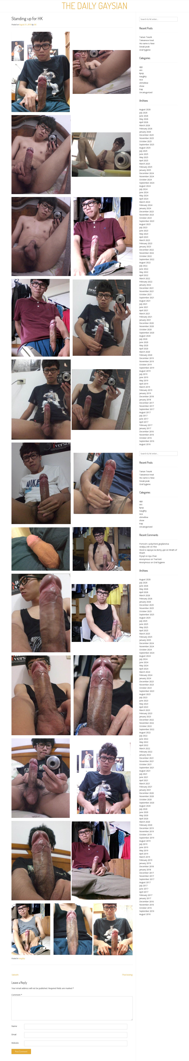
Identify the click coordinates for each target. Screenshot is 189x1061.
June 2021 (143, 307)
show (141, 86)
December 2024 (146, 173)
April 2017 (143, 422)
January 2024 (145, 208)
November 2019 (146, 361)
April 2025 (143, 160)
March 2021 (144, 313)
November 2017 (146, 406)
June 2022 (143, 269)
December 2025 (146, 135)
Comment (16, 994)
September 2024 (146, 182)
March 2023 (144, 240)
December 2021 (146, 288)
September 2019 (146, 367)
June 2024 (143, 192)
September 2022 (146, 259)
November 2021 (146, 291)
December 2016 (146, 431)
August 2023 (145, 224)
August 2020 (145, 336)
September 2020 (146, 332)
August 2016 (145, 444)
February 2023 (145, 243)
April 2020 (143, 348)
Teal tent (158, 559)
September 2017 (146, 409)
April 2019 (143, 383)
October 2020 (145, 329)
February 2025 (145, 167)
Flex (155, 546)
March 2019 (144, 387)
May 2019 (143, 380)
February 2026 (145, 128)
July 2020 (143, 339)
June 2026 (143, 116)
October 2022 (145, 256)
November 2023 (146, 214)
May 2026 (143, 119)
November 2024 (146, 176)
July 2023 (143, 227)
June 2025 (143, 154)
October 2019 (145, 364)
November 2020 (146, 326)
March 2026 (144, 125)
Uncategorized (145, 92)
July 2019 (143, 374)
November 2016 (146, 434)
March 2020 (144, 351)
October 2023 (145, 218)
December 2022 (146, 249)
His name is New (146, 43)
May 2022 (143, 272)
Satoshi (15, 974)
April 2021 (143, 310)
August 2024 (145, 186)
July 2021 (143, 304)
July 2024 (143, 189)
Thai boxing (127, 974)
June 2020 (143, 342)
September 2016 (146, 441)
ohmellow (143, 83)
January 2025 (145, 170)
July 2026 (143, 112)
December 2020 (146, 323)
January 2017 (145, 428)
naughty (22, 958)
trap (141, 89)
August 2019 (145, 371)
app (141, 67)
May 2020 (143, 345)
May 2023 (143, 233)
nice (141, 79)
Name (14, 1026)
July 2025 (143, 151)
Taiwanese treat (146, 40)
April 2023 (143, 237)
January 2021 (145, 320)
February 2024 (145, 205)
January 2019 (145, 393)
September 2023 (146, 221)
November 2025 (146, 138)
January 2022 (145, 285)
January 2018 (145, 399)
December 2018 (146, 396)
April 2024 (143, 198)
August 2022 (145, 262)
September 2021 (146, 297)
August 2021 (145, 300)
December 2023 (146, 211)
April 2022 (143, 275)
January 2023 (145, 246)
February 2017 (145, 425)
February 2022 (145, 281)
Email (13, 1034)
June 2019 (143, 377)
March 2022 (144, 278)
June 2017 (143, 418)
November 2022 (146, 253)
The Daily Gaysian (94, 5)
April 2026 (143, 122)
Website (15, 1043)
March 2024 (144, 202)
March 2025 (144, 163)
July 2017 (143, 415)
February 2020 (145, 355)
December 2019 (146, 358)
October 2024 (145, 179)
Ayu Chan (152, 556)
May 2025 (143, 157)
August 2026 (145, 109)
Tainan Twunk (145, 37)
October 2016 (145, 438)
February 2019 (145, 390)
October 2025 (145, 141)
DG (35, 24)
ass (140, 70)
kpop (141, 73)
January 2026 (145, 131)
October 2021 (145, 294)
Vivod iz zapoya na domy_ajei (152, 550)
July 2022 (143, 265)
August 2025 (145, 147)
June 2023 (143, 230)
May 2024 (143, 195)
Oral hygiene (145, 50)
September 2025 (146, 144)
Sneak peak (144, 46)
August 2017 (145, 412)
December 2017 (146, 402)
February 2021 (145, 316)
